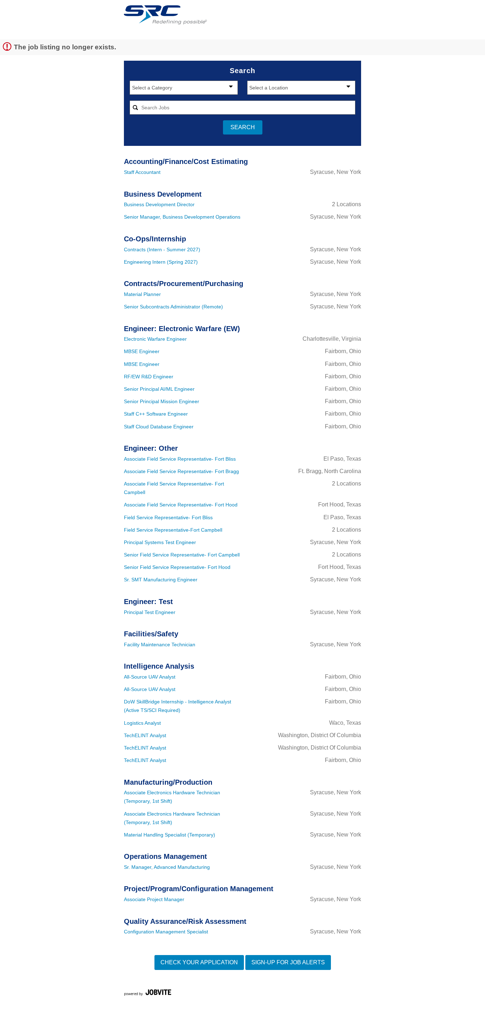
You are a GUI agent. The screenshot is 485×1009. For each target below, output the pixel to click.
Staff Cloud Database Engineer (159, 426)
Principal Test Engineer (149, 612)
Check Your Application (199, 962)
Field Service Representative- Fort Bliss (168, 517)
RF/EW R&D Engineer (148, 376)
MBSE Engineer (141, 351)
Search (242, 127)
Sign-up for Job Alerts (288, 962)
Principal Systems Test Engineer (160, 542)
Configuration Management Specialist (166, 931)
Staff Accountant (142, 172)
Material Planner (142, 294)
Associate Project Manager (154, 899)
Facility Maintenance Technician (159, 644)
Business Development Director (159, 204)
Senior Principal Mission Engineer (161, 401)
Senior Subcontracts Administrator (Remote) (173, 306)
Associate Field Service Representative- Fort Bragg (181, 471)
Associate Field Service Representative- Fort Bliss (180, 459)
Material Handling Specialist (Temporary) (169, 835)
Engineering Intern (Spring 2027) (161, 262)
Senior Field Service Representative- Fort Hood (177, 567)
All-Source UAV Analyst (149, 677)
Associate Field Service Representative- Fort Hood (181, 505)
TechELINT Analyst (145, 735)
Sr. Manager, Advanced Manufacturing (167, 867)
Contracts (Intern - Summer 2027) (162, 249)
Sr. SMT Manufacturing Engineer (160, 579)
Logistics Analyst (142, 723)
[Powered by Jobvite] (147, 993)
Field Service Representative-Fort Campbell (173, 530)
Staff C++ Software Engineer (156, 414)
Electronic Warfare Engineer (155, 339)
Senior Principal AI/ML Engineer (159, 389)
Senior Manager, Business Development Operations (182, 217)
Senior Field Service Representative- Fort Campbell (182, 555)
